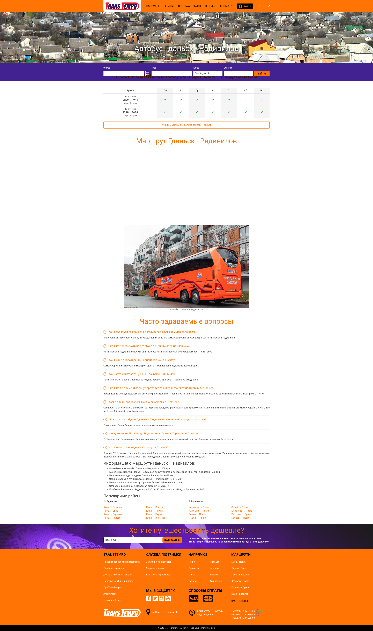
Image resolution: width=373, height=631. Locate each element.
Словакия (194, 568)
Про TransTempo (112, 587)
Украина (214, 568)
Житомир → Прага (199, 510)
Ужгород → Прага (241, 514)
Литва (192, 574)
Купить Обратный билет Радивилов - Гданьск (186, 125)
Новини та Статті (112, 600)
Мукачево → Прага (241, 510)
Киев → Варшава (112, 514)
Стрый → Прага (239, 507)
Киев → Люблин (112, 507)
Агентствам (109, 594)
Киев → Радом (111, 517)
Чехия (192, 561)
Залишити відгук (155, 568)
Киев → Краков (154, 507)
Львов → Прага (197, 517)
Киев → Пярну (154, 514)
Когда (196, 67)
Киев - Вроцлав (240, 594)
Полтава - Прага (240, 587)
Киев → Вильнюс (155, 517)
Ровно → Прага (197, 514)
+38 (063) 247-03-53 (243, 614)
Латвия (214, 574)
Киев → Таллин (154, 510)
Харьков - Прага (240, 581)
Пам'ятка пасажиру (113, 568)
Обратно (228, 67)
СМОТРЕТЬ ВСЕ (239, 601)
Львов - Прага (239, 568)
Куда (154, 67)
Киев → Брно (110, 510)
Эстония (193, 581)
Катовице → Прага (199, 507)
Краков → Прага (240, 517)
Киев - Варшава (240, 574)
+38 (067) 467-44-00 (243, 610)
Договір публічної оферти (117, 574)
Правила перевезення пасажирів (121, 561)
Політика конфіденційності (118, 581)
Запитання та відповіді (158, 561)
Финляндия (216, 581)
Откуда (106, 67)
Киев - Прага (238, 561)
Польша (214, 561)
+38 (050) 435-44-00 (243, 618)
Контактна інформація (158, 574)
